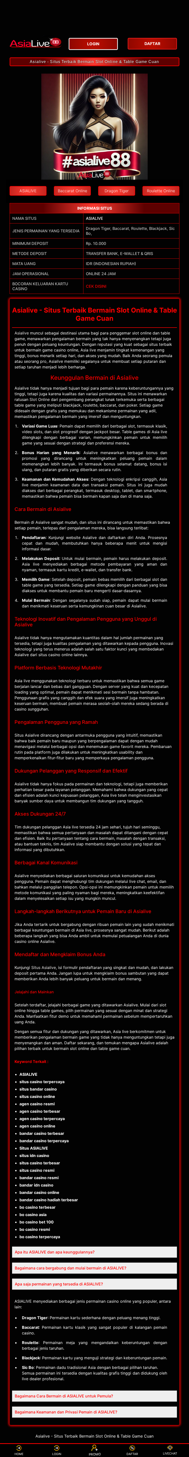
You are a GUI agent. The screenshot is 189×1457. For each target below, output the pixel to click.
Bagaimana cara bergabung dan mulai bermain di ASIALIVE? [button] (70, 1268)
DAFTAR (132, 1454)
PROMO (95, 1454)
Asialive (22, 333)
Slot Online (40, 399)
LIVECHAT (170, 1453)
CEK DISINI (96, 286)
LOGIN (56, 1454)
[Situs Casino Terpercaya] (35, 41)
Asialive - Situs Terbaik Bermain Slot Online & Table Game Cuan (94, 62)
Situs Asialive (43, 967)
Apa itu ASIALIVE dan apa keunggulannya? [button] (54, 1252)
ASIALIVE (94, 218)
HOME (19, 1454)
